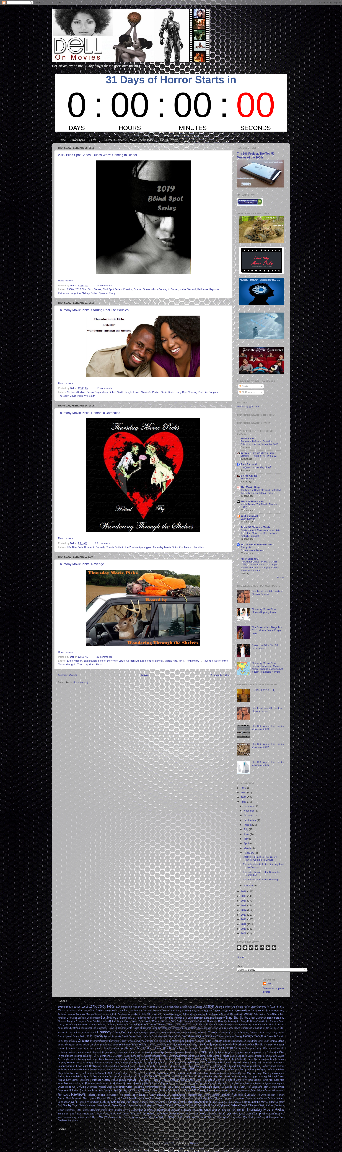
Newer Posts (67, 675)
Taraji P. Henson (249, 1105)
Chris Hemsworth (224, 1024)
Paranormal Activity (142, 1087)
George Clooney (188, 1048)
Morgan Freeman (85, 1083)
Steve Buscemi (104, 1105)
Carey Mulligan (248, 1021)
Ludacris (146, 1073)
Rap (232, 1090)
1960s (70, 289)
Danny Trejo (79, 1036)
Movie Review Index (142, 139)
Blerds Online (249, 475)
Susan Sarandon (166, 1105)
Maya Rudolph (190, 1076)
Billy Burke (188, 1018)
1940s (69, 1006)
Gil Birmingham (237, 1048)
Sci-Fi (75, 1101)
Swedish (193, 1105)
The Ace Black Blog (252, 501)
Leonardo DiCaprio (256, 1069)
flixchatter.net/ (249, 558)
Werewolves (111, 1117)
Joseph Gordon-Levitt (70, 1066)
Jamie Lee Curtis (71, 1059)
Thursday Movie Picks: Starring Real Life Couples (93, 310)
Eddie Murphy (188, 1041)
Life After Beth (75, 547)
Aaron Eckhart (180, 1007)
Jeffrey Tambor (208, 1059)
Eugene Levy (153, 1044)
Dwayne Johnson (145, 1041)
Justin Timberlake (173, 1066)
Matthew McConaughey (170, 1076)
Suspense (182, 1105)
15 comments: (105, 388)
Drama (137, 289)
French (124, 1048)
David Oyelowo (159, 1036)
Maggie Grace (170, 1073)
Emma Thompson (66, 1044)
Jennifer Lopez (277, 1059)
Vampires (259, 1113)
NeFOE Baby (247, 478)
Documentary (251, 1036)
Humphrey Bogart (253, 1052)
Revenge (208, 660)
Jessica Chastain (103, 1062)
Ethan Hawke (139, 1044)
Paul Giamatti (198, 1086)
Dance (253, 1032)
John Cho (162, 1062)
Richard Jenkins (96, 1094)
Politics (108, 1090)
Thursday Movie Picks (70, 396)
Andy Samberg (183, 1010)
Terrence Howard (90, 1110)
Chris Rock (251, 1024)
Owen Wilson (113, 1087)
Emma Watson (83, 1044)
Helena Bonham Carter (134, 1052)
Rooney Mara (64, 1098)
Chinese (170, 1024)
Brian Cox (92, 1021)
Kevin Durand (64, 1069)
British (112, 1021)
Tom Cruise (135, 1114)
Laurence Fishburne (218, 1069)
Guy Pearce (269, 1048)
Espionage (125, 1044)
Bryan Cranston (161, 1021)
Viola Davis (92, 1117)
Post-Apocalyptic (122, 1090)
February (249, 853)
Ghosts (225, 1048)
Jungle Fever (132, 392)
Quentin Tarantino (168, 1090)
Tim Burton (63, 1114)
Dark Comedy (94, 1036)
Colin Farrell (74, 1032)
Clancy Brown (233, 1028)
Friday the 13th (137, 1048)
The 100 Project (169, 139)
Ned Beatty (193, 1083)
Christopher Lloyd (105, 1028)
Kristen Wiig (180, 1069)
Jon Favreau (264, 1062)
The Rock (231, 1110)
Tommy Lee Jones (208, 1114)
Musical (155, 1083)
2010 (244, 929)
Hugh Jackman (216, 1052)
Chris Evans (206, 1024)
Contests (175, 1032)
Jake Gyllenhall (171, 1056)
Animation (243, 1010)
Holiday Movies (177, 1052)
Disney (238, 1036)
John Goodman (190, 1062)
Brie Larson (103, 1021)
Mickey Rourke (260, 1080)
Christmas (74, 1028)
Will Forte (174, 1117)
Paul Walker (226, 1087)
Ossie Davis (167, 392)
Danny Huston (65, 1036)
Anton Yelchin (102, 1014)
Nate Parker (181, 1083)
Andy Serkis (197, 1010)
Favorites (239, 1044)
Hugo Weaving (232, 1052)
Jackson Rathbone (152, 1056)
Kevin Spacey (129, 1069)
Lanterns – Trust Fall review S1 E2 (258, 456)
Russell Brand (128, 1098)
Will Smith (89, 396)
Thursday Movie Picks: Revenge (81, 564)
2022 (244, 788)
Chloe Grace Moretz (186, 1024)
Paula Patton (239, 1087)
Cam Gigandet (199, 1021)
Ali (68, 392)
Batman (248, 1014)
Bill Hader (138, 1018)
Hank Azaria (71, 1052)
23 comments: (103, 543)
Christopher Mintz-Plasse (127, 1028)
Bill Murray (148, 1018)
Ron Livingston (263, 1095)
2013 (244, 914)
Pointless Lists (95, 1090)
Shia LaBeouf (132, 1102)
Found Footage (67, 1048)
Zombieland (185, 547)
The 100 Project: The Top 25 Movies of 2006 (268, 763)
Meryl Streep (248, 1076)
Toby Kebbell (122, 1114)
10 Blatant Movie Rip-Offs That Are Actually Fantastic (259, 534)
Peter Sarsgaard (254, 1087)
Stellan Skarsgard (87, 1105)
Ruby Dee (181, 392)
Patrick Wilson (159, 1087)
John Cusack (174, 1062)
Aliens (125, 1010)
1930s (61, 1006)
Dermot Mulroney (225, 1036)
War (101, 1117)
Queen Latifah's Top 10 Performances (265, 646)
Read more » (65, 280)
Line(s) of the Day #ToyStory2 (256, 467)
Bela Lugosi (260, 1014)
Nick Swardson (247, 1083)
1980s (102, 1006)
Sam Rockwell (202, 1098)
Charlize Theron (157, 1024)
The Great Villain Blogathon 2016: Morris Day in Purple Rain (267, 630)
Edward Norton (204, 1041)
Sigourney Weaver (149, 1102)
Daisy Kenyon (248, 518)
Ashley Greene (190, 1014)
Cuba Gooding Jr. (224, 1032)
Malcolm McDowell (187, 1073)
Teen (78, 1109)
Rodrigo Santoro (211, 1095)
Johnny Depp (248, 1062)
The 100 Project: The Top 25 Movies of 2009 (268, 727)
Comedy (104, 1032)
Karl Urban (187, 1066)
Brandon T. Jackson (76, 1021)
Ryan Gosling (156, 1098)
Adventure (263, 1006)
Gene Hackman (170, 1048)
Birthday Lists (201, 1017)
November (250, 810)
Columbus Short (88, 1032)
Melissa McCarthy (233, 1076)
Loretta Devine (135, 1073)
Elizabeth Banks (221, 1041)
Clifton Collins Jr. (271, 1028)
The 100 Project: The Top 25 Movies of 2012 (268, 745)
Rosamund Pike (79, 1098)
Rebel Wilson (257, 1090)
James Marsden (256, 1056)
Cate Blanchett (79, 1024)
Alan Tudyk (83, 1010)
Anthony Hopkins (66, 1014)
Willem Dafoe (199, 1117)
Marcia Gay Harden (206, 1073)
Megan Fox (218, 1076)
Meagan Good (205, 1076)
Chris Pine (240, 1024)
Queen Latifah (150, 1090)
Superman (150, 1105)
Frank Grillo (82, 1048)
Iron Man (78, 1056)
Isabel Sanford (188, 289)
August (248, 824)
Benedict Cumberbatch (89, 1018)
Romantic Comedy (94, 547)
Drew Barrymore (111, 1041)
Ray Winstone (243, 1090)
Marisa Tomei (254, 1073)
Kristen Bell (151, 1069)
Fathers (227, 1044)
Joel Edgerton (150, 1062)
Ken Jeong (230, 1066)
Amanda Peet (136, 1010)
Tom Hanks (147, 1113)
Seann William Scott (89, 1102)
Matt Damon (151, 1076)
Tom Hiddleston (176, 1114)
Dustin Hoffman (127, 1041)
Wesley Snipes (140, 1117)
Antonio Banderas (118, 1014)
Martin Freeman (105, 1076)
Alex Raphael (249, 464)
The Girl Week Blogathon (153, 1110)
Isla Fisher (88, 1056)
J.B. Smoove (117, 1056)
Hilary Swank (153, 1052)
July (246, 829)
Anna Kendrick (259, 1010)
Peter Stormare (270, 1087)
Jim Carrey (119, 1062)
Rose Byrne (113, 1098)
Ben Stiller (72, 1018)
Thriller (241, 1109)
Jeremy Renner (67, 1062)
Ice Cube (268, 1052)
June (247, 834)
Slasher (178, 1101)
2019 (244, 802)
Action (208, 1006)
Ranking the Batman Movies (213, 1090)
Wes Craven (125, 1117)
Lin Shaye (99, 1073)
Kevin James (89, 1069)
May (246, 838)
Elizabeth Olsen (238, 1041)
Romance (225, 1094)
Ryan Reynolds (172, 1098)
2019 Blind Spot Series (88, 289)
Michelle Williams (244, 1080)
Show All (280, 578)
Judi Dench (130, 1066)
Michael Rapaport (152, 1080)
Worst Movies (250, 1117)
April (246, 843)
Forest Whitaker (275, 1044)
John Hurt (219, 1062)
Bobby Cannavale (258, 1018)
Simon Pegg (165, 1102)
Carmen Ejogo (277, 1021)
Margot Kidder (223, 1073)
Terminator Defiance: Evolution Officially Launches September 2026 (259, 443)
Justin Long (158, 1066)
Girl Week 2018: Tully (264, 690)
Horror (201, 1052)
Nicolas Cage (262, 1083)
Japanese (85, 1059)
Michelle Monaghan (205, 1080)
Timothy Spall (88, 1114)
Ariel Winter (148, 1014)
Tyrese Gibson (246, 1114)
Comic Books (120, 1032)
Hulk (242, 1052)
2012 (244, 919)
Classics (127, 289)
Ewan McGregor (169, 1044)
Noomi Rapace (276, 1083)
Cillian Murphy (219, 1028)
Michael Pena (134, 1080)
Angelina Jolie (229, 1010)
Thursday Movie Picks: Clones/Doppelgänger (264, 611)
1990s (111, 1006)
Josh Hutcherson (104, 1066)
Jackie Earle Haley (133, 1056)
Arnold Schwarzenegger (168, 1014)
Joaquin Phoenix (134, 1062)
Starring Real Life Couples (203, 392)
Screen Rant (248, 438)
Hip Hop (164, 1052)
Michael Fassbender (81, 1080)
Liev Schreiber (87, 1073)
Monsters (69, 1083)
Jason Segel (134, 1059)
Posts (244, 386)
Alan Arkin (72, 1010)
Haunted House (101, 1052)
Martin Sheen (137, 1076)
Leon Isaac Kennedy (151, 660)
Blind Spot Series (112, 289)
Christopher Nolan (148, 1028)
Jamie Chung (271, 1056)
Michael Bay (261, 1076)
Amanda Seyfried (152, 1010)
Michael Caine (276, 1076)
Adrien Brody (250, 1007)
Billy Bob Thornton (173, 1018)
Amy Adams (168, 1010)
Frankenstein (111, 1048)
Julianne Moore (144, 1066)
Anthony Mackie (85, 1014)
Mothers (117, 1083)
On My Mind (79, 1086)
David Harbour (143, 1036)
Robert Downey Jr (159, 1094)
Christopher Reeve (188, 1028)
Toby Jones (110, 1114)
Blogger (194, 1143)
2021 (244, 792)
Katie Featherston (214, 1066)
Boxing (271, 1017)
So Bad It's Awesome (197, 1101)
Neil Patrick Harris (208, 1083)
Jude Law (118, 1066)
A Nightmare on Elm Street (160, 1007)
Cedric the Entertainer (117, 1024)
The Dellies (131, 1110)
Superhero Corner (113, 139)
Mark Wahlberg (75, 1076)
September (250, 820)
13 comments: (105, 285)
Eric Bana (113, 1044)
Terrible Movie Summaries (112, 1110)
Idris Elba (279, 1052)
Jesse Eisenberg (85, 1062)
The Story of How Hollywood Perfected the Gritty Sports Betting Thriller (261, 491)
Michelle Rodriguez (225, 1080)
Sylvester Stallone (229, 1105)
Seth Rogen (118, 1102)
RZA (194, 1090)
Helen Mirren (116, 1052)
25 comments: (105, 657)
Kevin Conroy (262, 1066)
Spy (60, 1105)
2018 (244, 891)
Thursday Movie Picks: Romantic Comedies (89, 413)
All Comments (249, 392)
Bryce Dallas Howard (181, 1021)
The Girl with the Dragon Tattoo (183, 1110)
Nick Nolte (234, 1083)
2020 (244, 797)
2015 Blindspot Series (126, 1007)
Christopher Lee (88, 1028)
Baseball (225, 1014)
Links (108, 1072)
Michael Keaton (101, 1080)
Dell (269, 983)
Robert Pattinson (194, 1095)
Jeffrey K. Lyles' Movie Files (257, 453)
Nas (173, 1083)
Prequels (136, 1090)
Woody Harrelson (232, 1117)
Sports (246, 1101)
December (250, 806)
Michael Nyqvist (118, 1080)
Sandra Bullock (267, 1098)
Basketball (236, 1014)
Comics (134, 1032)
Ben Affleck (272, 1014)
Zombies (199, 547)
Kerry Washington (245, 1066)
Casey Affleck (64, 1024)
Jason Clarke (121, 1059)
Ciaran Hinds (204, 1028)
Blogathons (78, 139)
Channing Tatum (138, 1024)
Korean (141, 1069)
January (248, 885)
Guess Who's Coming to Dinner (160, 289)
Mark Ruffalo (270, 1073)
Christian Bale (266, 1024)
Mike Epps (274, 1080)
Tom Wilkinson (191, 1114)
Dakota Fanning (241, 1032)
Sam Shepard (216, 1098)
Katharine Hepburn (208, 289)
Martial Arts (171, 660)
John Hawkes (207, 1062)
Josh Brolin (89, 1066)
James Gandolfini (238, 1056)
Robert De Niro (139, 1094)
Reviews (78, 1094)
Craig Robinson (199, 1032)
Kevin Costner (277, 1066)
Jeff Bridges (193, 1059)
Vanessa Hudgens (275, 1114)
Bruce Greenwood (127, 1021)
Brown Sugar (94, 392)
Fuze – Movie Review (252, 550)
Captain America (232, 1021)
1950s (77, 1006)
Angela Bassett (212, 1010)
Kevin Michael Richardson (109, 1069)
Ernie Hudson (74, 660)
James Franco (221, 1056)
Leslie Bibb (272, 1069)
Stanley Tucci (70, 1105)
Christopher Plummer (168, 1028)
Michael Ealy (64, 1080)
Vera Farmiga (64, 1117)
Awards (215, 1014)
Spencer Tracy (107, 293)
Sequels (105, 1101)
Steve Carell (119, 1105)
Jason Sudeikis (166, 1059)
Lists (94, 139)
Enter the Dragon (99, 1044)
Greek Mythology (254, 1048)
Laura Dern (201, 1069)
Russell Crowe (142, 1098)
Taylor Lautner (267, 1105)
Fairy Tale (197, 1044)
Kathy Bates (199, 1066)
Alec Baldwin (97, 1010)
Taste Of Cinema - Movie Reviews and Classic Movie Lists (261, 529)
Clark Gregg (246, 1028)
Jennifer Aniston (239, 1059)
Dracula (73, 1041)
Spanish (216, 1102)
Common (164, 1032)
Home (62, 139)
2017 (244, 896)
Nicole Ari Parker (150, 392)
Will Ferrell (164, 1117)
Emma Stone (277, 1041)
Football (249, 1044)
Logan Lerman (120, 1073)
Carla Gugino (263, 1021)
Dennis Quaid (174, 1036)
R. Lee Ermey (184, 1090)
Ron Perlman (277, 1095)
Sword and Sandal (208, 1105)
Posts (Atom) (80, 682)
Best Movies (108, 1017)
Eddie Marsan (172, 1041)
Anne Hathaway (276, 1010)
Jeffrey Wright (224, 1059)
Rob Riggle (124, 1095)
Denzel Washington (193, 1036)
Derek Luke (210, 1036)
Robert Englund (177, 1095)
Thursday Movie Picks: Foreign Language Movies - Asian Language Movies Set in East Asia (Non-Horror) (267, 667)
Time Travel (75, 1114)
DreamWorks (96, 1041)
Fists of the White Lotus (111, 660)
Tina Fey (99, 1114)
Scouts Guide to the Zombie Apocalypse (128, 547)
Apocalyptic (134, 1014)
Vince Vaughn (78, 1117)
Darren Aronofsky (112, 1036)
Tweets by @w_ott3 (248, 406)
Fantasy (217, 1044)
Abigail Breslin (195, 1007)
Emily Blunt (263, 1041)
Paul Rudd (213, 1086)
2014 (244, 910)
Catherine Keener (96, 1024)
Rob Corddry (112, 1095)
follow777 (169, 1143)
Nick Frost (223, 1083)
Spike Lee (226, 1102)
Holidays (190, 1052)
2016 (244, 900)
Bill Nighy (159, 1018)
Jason (95, 1059)
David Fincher (129, 1036)
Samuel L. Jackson (234, 1098)
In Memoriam (65, 1056)
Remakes (64, 1094)
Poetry (83, 1090)
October (248, 815)
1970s (93, 1006)
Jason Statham (149, 1059)
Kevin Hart (77, 1069)
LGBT (191, 1069)
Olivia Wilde (64, 1086)
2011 (244, 924)
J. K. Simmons (102, 1056)
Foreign (260, 1044)
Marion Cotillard (238, 1073)
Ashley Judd (204, 1014)
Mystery (165, 1083)
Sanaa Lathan (253, 1098)
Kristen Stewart (165, 1069)
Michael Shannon (170, 1080)
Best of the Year (125, 1018)
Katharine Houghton (69, 293)
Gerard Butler (205, 1048)
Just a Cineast (249, 516)
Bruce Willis (145, 1021)
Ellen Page (252, 1041)
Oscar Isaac (93, 1087)
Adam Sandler (223, 1006)
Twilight (221, 1114)
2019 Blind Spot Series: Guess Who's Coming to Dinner (97, 155)
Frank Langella (96, 1048)
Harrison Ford (84, 1052)
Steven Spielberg (135, 1105)
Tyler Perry (232, 1113)
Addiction (237, 1006)
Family (208, 1044)
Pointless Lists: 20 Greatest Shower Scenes (267, 592)
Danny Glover (277, 1032)
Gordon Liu (132, 660)
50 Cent (142, 1007)
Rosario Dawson (97, 1098)
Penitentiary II (193, 660)
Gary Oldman (154, 1048)
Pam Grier (126, 1086)
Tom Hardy (161, 1113)
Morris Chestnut (104, 1083)
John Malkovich (232, 1062)
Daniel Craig (264, 1032)
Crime (211, 1032)
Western (154, 1117)
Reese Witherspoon (274, 1090)
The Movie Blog (250, 487)
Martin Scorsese (122, 1076)
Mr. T (181, 660)
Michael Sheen (187, 1080)
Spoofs (237, 1102)
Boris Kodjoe (78, 392)
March (248, 848)
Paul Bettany (173, 1087)
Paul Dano (185, 1087)
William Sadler (215, 1117)
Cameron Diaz (215, 1021)
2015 (244, 905)
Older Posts (220, 675)
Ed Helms (160, 1041)
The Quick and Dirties (212, 1109)
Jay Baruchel (180, 1059)
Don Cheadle (268, 1036)
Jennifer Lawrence (258, 1059)
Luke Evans (157, 1073)
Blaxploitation (217, 1017)
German (217, 1048)
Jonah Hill (278, 1062)
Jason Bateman (106, 1059)
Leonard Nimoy (238, 1069)
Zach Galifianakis (269, 1117)
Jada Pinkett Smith (112, 392)
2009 (244, 933)
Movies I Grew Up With (136, 1083)
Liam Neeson (71, 1073)
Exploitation (90, 660)
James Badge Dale (190, 1056)
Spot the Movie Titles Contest (267, 1102)
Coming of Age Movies (149, 1033)
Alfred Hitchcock (113, 1010)
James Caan (206, 1056)
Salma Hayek (188, 1098)
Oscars (102, 1087)
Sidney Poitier (89, 293)
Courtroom (186, 1032)
